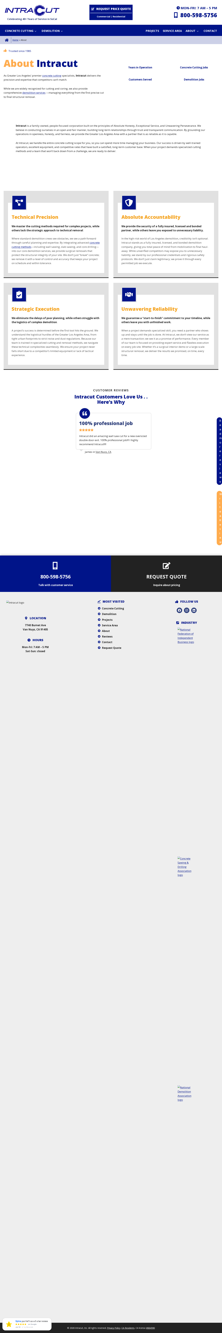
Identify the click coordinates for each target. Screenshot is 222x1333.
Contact (210, 31)
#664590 (150, 1328)
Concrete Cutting (19, 31)
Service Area (172, 31)
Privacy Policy (113, 1328)
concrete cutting (51, 75)
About (190, 31)
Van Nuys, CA (103, 452)
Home (15, 40)
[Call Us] (195, 12)
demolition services (33, 92)
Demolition (51, 31)
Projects (152, 31)
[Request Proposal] (111, 12)
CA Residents (128, 1328)
